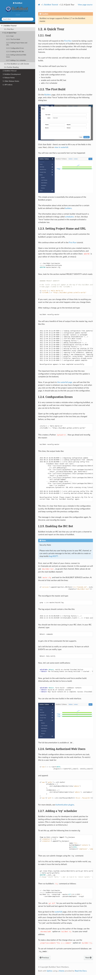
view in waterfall (61, 147)
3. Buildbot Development (12, 74)
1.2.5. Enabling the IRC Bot (15, 51)
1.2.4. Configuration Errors (15, 48)
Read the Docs (81, 971)
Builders (47, 95)
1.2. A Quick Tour (10, 33)
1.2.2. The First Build (13, 39)
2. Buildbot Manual (9, 71)
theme (61, 971)
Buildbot (18, 3)
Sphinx (49, 971)
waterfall (58, 912)
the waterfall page (64, 382)
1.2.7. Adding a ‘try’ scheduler (16, 60)
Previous (45, 958)
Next (87, 958)
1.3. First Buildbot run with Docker (16, 64)
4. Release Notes (9, 78)
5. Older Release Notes (11, 81)
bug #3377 (53, 556)
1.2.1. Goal (9, 36)
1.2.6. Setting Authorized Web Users (16, 56)
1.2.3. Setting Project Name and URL (16, 44)
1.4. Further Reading (11, 67)
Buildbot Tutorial (50, 5)
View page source (85, 5)
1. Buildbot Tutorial (9, 26)
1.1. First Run (9, 29)
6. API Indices (7, 85)
